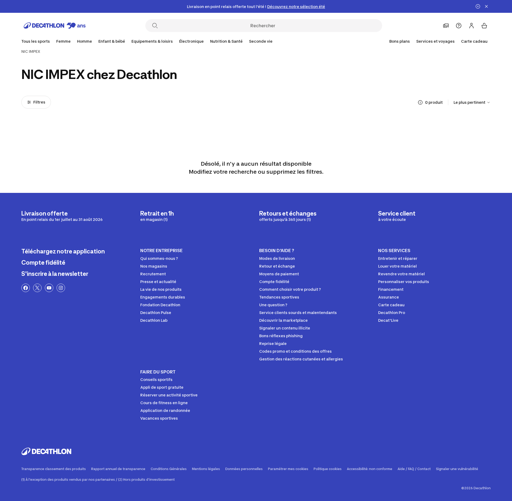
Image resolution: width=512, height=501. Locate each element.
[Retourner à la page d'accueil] (54, 25)
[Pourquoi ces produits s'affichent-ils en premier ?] (420, 102)
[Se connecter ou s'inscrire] (471, 25)
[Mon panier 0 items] (484, 25)
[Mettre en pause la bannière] (478, 6)
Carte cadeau (474, 41)
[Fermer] (486, 6)
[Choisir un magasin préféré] (445, 25)
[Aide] (458, 25)
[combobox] (472, 102)
